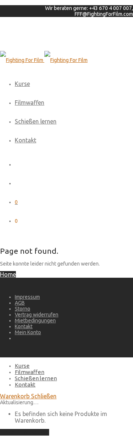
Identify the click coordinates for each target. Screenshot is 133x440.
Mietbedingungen (35, 320)
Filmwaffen (29, 102)
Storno (22, 309)
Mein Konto (28, 332)
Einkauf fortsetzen (24, 432)
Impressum (27, 297)
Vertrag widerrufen (36, 315)
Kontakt (25, 140)
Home (8, 274)
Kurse (22, 83)
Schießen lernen (36, 121)
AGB (20, 303)
